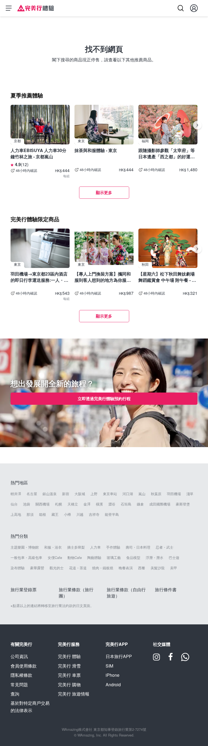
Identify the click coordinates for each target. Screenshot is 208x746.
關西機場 (42, 504)
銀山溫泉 (50, 493)
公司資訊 (19, 656)
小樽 (67, 514)
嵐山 (141, 493)
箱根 (42, 514)
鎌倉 (140, 504)
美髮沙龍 (158, 567)
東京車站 (110, 493)
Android (113, 684)
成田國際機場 (159, 504)
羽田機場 (174, 493)
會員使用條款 (24, 666)
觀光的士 (57, 567)
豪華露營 (37, 567)
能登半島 (112, 514)
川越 (79, 514)
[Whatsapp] (185, 659)
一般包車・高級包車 (26, 557)
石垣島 (126, 504)
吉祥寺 (94, 514)
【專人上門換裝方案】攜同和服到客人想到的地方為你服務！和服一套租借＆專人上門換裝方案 (102, 277)
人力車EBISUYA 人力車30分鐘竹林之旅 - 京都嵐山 (38, 153)
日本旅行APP (119, 656)
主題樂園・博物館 (25, 547)
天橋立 (72, 504)
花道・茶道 (78, 567)
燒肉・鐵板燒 (102, 567)
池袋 (26, 504)
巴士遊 (174, 557)
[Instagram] (156, 659)
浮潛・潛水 (154, 557)
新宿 (65, 493)
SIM (109, 666)
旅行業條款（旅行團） (76, 592)
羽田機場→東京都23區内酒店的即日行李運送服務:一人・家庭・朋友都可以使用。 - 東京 (39, 277)
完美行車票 (69, 675)
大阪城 (79, 493)
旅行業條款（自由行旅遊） (126, 592)
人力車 (95, 547)
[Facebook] (170, 659)
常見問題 (19, 684)
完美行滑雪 (69, 666)
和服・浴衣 (53, 547)
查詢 (15, 694)
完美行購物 (69, 684)
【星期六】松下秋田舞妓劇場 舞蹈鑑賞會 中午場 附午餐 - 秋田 (167, 277)
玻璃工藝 (114, 557)
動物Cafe (74, 557)
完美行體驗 (69, 656)
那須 (30, 514)
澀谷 (111, 504)
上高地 (16, 514)
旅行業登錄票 (24, 589)
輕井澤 (16, 493)
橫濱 (99, 504)
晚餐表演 (126, 567)
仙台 (14, 504)
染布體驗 (18, 567)
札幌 (58, 504)
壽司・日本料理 (138, 547)
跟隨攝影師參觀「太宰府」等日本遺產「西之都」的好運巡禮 (166, 153)
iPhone (112, 675)
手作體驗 (113, 547)
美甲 (173, 567)
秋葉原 (156, 493)
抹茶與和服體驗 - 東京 (95, 150)
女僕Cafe (55, 557)
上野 (94, 493)
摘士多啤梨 (76, 547)
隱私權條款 (21, 675)
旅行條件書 (166, 589)
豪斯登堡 (183, 504)
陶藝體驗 (94, 557)
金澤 (86, 504)
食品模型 (133, 557)
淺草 (189, 493)
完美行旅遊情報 (73, 694)
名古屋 (32, 493)
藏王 (54, 514)
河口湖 (127, 493)
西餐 (141, 567)
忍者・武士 (164, 547)
